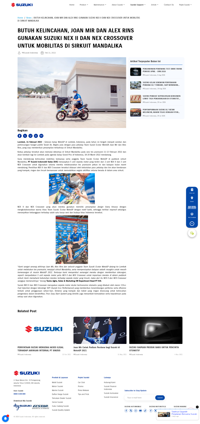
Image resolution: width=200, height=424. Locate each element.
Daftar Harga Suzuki (60, 394)
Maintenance (99, 5)
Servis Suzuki (57, 402)
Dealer (192, 201)
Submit (160, 398)
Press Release (83, 390)
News (29, 17)
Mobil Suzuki (57, 382)
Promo (80, 386)
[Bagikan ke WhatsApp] (36, 136)
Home (71, 5)
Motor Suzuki (57, 386)
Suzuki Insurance (111, 397)
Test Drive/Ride (192, 217)
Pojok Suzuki (184, 5)
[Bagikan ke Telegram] (30, 136)
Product (83, 5)
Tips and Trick (83, 394)
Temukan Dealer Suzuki (61, 398)
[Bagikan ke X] (25, 136)
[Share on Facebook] (20, 136)
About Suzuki (117, 5)
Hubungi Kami (109, 382)
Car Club (81, 382)
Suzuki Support (137, 5)
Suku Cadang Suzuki (60, 406)
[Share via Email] (41, 136)
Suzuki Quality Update (61, 410)
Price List (192, 193)
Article (154, 5)
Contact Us (169, 5)
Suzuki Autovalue (111, 393)
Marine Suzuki (57, 390)
